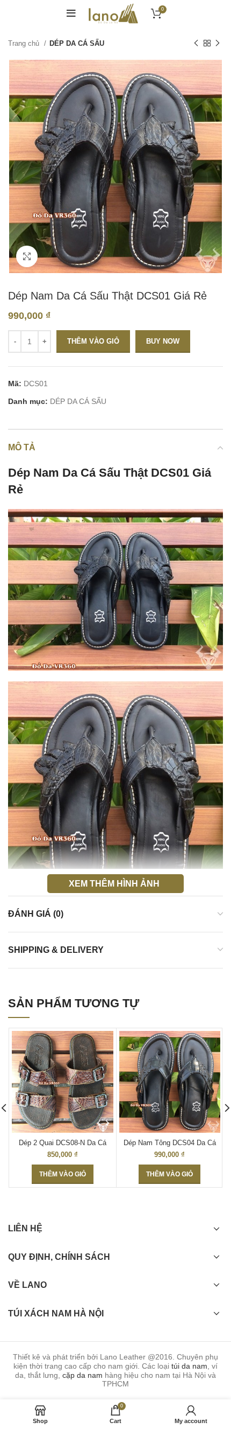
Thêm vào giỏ (93, 341)
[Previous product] (196, 43)
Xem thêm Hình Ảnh (114, 883)
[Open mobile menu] (71, 13)
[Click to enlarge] (27, 256)
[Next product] (217, 43)
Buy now (162, 341)
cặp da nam (82, 1375)
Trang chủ (24, 43)
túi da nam (189, 1366)
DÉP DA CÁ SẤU (76, 43)
